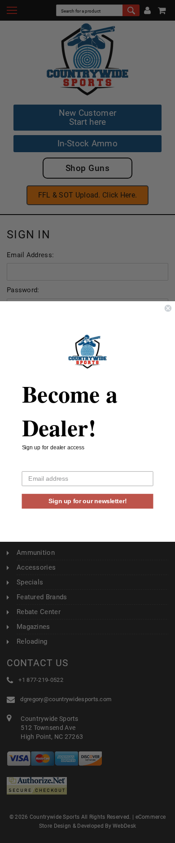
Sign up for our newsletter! (87, 501)
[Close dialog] (168, 308)
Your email (37, 465)
